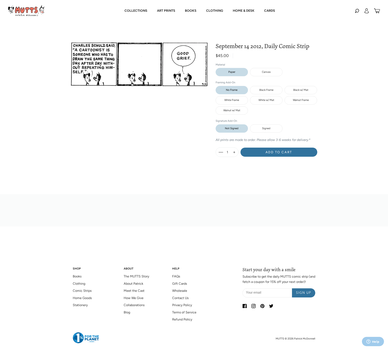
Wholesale (179, 291)
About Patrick (133, 284)
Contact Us (180, 298)
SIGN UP (303, 293)
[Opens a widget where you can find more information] (373, 342)
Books (77, 276)
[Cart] (377, 10)
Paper (231, 71)
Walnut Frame (301, 100)
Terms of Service (184, 312)
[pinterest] (262, 305)
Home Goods (82, 298)
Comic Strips (82, 291)
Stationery (80, 305)
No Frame (231, 89)
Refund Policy (182, 319)
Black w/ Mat (300, 89)
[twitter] (271, 305)
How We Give (133, 298)
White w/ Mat (266, 100)
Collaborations (134, 305)
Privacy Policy (182, 305)
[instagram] (253, 305)
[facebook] (244, 305)
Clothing (79, 284)
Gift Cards (179, 284)
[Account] (366, 10)
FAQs (176, 276)
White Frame (231, 100)
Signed (266, 128)
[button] (135, 11)
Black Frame (266, 89)
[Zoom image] (139, 61)
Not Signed (231, 128)
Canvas (266, 71)
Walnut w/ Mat (231, 110)
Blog (127, 312)
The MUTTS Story (136, 276)
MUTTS (280, 338)
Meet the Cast (134, 291)
